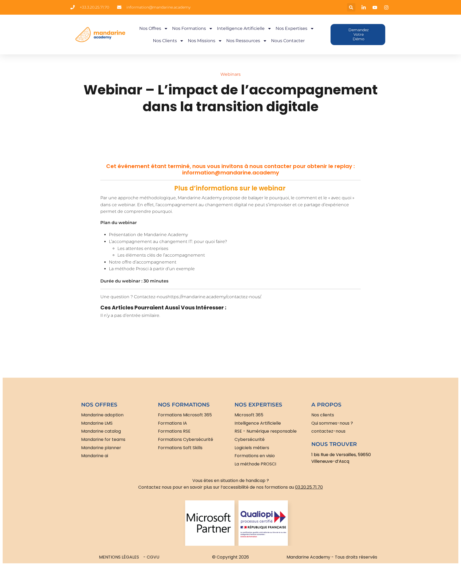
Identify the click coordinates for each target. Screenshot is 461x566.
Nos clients (165, 40)
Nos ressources (243, 40)
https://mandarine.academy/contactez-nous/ (214, 296)
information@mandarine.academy (230, 172)
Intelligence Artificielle (241, 28)
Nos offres (150, 28)
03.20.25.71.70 (309, 487)
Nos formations (189, 28)
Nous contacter (288, 40)
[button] (351, 7)
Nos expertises (291, 28)
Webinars (230, 74)
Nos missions (201, 40)
